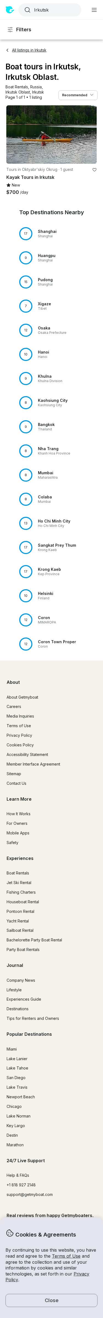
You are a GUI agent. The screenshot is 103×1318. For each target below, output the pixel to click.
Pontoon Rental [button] (20, 911)
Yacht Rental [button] (18, 921)
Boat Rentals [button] (18, 873)
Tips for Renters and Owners (33, 1018)
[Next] (90, 135)
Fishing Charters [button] (21, 892)
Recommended (74, 95)
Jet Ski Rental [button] (19, 882)
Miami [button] (12, 1049)
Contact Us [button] (16, 783)
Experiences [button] (20, 858)
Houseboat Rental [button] (23, 901)
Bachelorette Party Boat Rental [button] (34, 940)
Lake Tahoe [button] (17, 1068)
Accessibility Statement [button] (27, 754)
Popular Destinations (29, 1034)
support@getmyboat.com (30, 1194)
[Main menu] (94, 10)
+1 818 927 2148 (21, 1184)
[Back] (13, 135)
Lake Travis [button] (17, 1087)
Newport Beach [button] (21, 1096)
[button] (16, 87)
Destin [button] (12, 1135)
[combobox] (49, 10)
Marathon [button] (15, 1144)
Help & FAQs (18, 1175)
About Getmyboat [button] (22, 697)
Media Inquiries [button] (20, 716)
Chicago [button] (14, 1106)
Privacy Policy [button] (19, 735)
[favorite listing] (94, 170)
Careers (14, 706)
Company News (21, 980)
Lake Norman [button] (18, 1116)
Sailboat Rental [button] (20, 930)
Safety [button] (12, 842)
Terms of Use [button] (66, 1256)
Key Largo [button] (16, 1125)
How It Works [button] (18, 813)
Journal (15, 965)
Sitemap (14, 773)
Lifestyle (14, 989)
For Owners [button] (17, 823)
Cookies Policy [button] (20, 745)
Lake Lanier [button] (17, 1058)
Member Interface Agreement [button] (33, 764)
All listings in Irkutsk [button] (29, 50)
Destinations (18, 1008)
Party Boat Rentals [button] (23, 949)
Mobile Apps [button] (18, 833)
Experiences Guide (24, 999)
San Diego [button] (16, 1077)
